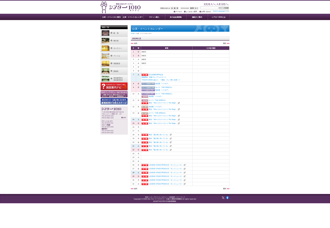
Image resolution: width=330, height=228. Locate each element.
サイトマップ (180, 197)
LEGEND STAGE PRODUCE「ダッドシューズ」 (166, 165)
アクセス (179, 12)
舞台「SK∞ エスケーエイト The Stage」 (163, 103)
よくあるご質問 (191, 12)
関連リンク (148, 197)
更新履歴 (172, 197)
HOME (133, 33)
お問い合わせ (206, 12)
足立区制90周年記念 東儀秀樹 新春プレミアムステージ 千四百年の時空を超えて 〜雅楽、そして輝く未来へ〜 (161, 77)
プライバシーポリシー (161, 197)
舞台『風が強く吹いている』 (159, 135)
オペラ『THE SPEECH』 (164, 87)
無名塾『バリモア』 (162, 84)
